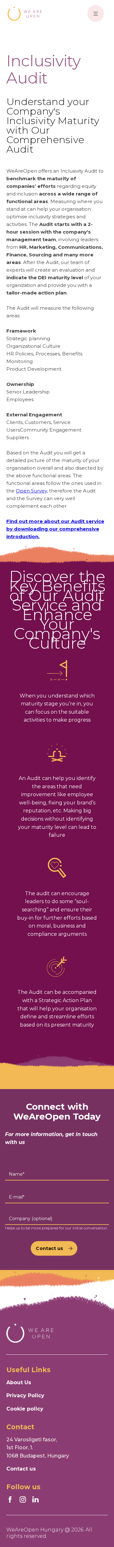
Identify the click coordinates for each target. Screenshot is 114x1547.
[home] (25, 13)
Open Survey (31, 491)
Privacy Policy (25, 1395)
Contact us (21, 1469)
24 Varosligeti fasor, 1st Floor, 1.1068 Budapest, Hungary (37, 1448)
